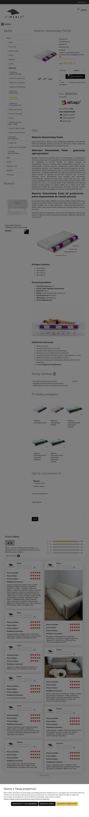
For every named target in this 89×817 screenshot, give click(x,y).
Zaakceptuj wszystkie (67, 804)
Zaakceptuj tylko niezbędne (24, 804)
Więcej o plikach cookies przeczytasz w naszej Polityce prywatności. (27, 799)
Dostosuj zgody (47, 804)
